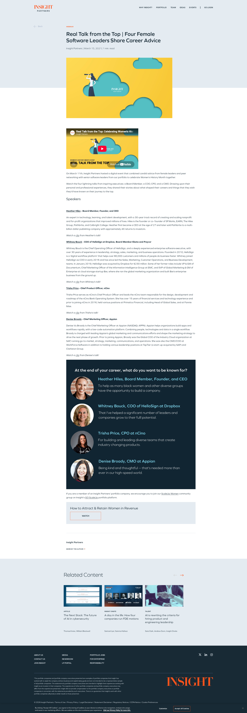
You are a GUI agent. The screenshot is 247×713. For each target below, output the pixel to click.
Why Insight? (145, 7)
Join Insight (40, 663)
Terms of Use (60, 702)
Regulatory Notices (121, 702)
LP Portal (67, 663)
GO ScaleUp (91, 497)
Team (173, 7)
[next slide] (181, 575)
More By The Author (74, 549)
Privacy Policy (72, 702)
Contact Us (39, 659)
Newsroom (67, 659)
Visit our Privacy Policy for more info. (117, 710)
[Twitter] (200, 654)
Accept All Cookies (182, 709)
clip (77, 235)
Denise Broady (74, 319)
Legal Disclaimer (86, 702)
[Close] (243, 708)
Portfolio (161, 7)
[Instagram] (211, 654)
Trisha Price (72, 288)
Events (192, 7)
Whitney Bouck (74, 241)
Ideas (182, 7)
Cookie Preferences (150, 702)
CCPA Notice (135, 702)
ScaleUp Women (170, 493)
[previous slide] (176, 575)
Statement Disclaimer (103, 702)
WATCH (85, 516)
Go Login (208, 7)
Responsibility (97, 663)
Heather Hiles (73, 211)
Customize (163, 709)
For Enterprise (97, 659)
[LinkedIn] (206, 654)
